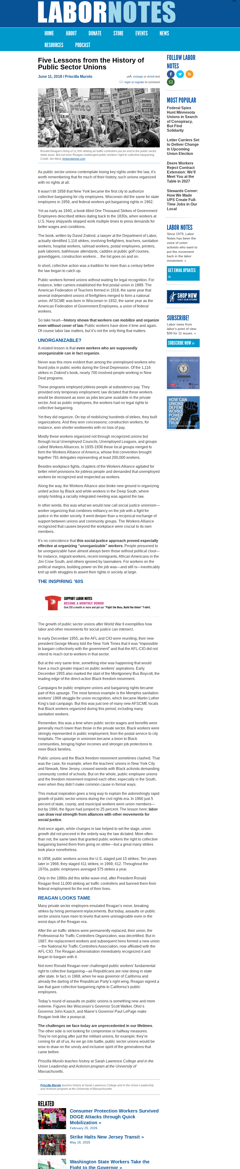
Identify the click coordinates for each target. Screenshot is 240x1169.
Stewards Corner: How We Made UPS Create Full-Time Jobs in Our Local (182, 200)
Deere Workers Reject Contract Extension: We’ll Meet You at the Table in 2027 (181, 172)
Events (141, 33)
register (139, 82)
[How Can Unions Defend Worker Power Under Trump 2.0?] (183, 427)
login (127, 82)
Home (49, 33)
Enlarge (138, 76)
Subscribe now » (181, 343)
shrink (151, 76)
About (71, 33)
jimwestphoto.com (73, 159)
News (164, 33)
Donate (95, 33)
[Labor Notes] (107, 12)
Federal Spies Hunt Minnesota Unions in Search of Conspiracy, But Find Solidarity (182, 119)
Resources (54, 45)
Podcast (82, 45)
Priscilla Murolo (78, 76)
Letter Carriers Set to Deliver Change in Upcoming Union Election (183, 147)
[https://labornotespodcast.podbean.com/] (183, 387)
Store (118, 33)
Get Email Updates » (182, 273)
